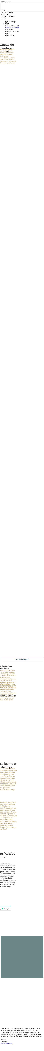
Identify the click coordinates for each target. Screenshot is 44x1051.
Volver (2, 14)
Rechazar (4, 1042)
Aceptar (3, 1040)
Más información (6, 1044)
